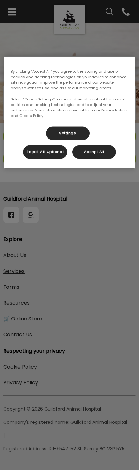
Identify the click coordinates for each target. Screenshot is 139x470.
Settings (67, 132)
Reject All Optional (45, 151)
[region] (70, 112)
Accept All (94, 151)
